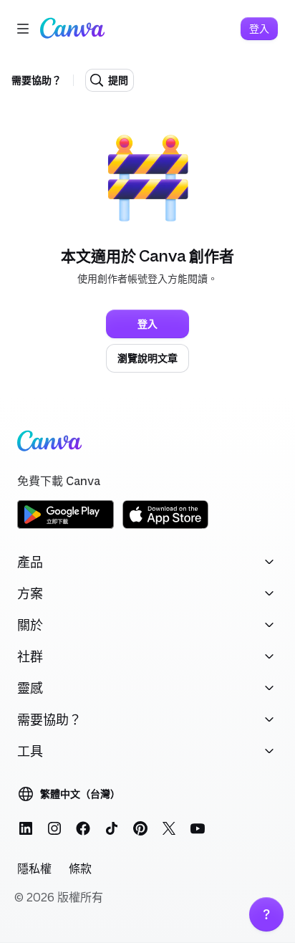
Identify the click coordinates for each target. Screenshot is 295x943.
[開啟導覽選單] (22, 28)
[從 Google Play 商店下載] (65, 526)
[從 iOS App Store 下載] (165, 526)
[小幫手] (266, 914)
